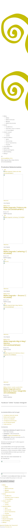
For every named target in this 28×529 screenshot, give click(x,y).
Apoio (7, 139)
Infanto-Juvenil (7, 132)
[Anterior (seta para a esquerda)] (2, 264)
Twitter (10, 403)
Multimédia (6, 148)
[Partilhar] (19, 1)
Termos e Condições (9, 419)
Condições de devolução (10, 420)
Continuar (11, 481)
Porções (8, 144)
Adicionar (6, 200)
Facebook (4, 403)
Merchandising (7, 152)
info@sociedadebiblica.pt (13, 435)
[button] (1, 483)
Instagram (23, 403)
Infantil (7, 134)
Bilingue (8, 121)
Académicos (9, 127)
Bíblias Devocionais (11, 123)
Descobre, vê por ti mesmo (13, 128)
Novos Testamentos (11, 143)
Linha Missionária (8, 146)
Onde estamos (7, 424)
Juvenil (7, 135)
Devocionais (9, 141)
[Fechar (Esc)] (23, 1)
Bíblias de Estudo (10, 119)
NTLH (8, 205)
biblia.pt (6, 153)
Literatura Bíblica (8, 137)
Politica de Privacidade (9, 417)
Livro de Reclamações (9, 422)
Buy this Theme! (12, 525)
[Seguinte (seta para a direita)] (25, 264)
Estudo (5, 125)
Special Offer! (3, 525)
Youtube (16, 403)
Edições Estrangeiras (9, 150)
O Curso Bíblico (10, 130)
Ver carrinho (4, 481)
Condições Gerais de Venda (11, 415)
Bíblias (5, 116)
